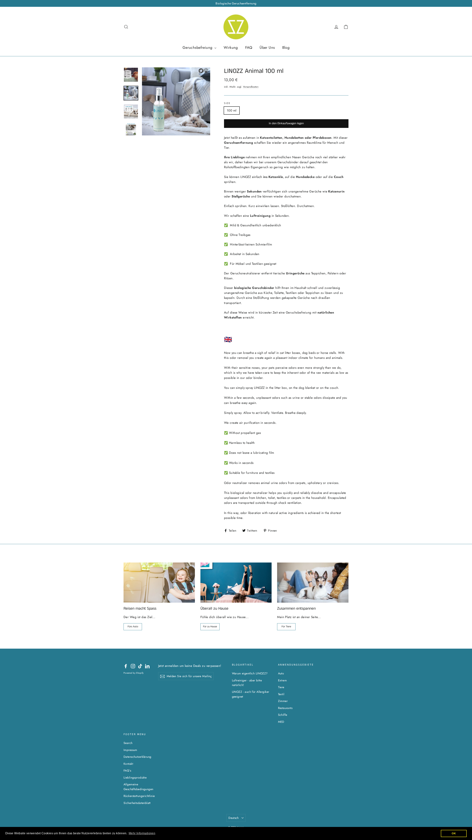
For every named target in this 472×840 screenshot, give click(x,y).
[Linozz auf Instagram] (133, 665)
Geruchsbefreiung (198, 47)
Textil (281, 694)
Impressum (130, 750)
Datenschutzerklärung (137, 757)
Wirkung (231, 47)
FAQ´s (127, 770)
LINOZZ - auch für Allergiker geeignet (250, 694)
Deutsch (233, 818)
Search (128, 743)
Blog (286, 47)
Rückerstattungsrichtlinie (139, 796)
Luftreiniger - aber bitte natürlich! (247, 682)
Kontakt (128, 764)
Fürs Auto (133, 626)
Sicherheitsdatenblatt (137, 803)
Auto (281, 673)
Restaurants (285, 708)
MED (281, 722)
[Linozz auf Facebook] (126, 665)
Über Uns (267, 47)
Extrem (282, 680)
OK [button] (454, 833)
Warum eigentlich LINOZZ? (250, 673)
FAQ (248, 47)
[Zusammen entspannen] (312, 582)
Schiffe (282, 715)
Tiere (281, 687)
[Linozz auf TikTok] (140, 665)
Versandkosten (251, 87)
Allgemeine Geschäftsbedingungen (138, 786)
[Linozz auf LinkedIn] (147, 665)
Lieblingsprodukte (135, 777)
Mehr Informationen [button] (142, 833)
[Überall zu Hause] (236, 582)
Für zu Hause (210, 626)
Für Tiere (286, 626)
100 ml (232, 110)
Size (227, 103)
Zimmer (283, 701)
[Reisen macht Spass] (159, 582)
